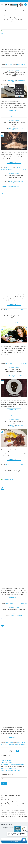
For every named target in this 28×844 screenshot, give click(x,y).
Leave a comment (23, 66)
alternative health (21, 742)
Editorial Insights (14, 14)
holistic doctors (4, 744)
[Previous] (10, 751)
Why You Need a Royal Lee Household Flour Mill (14, 176)
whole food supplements (6, 745)
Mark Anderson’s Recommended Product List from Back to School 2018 (14, 74)
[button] (2, 4)
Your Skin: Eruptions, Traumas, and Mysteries (14, 317)
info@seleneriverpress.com (9, 768)
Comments (24, 169)
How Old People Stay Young (14, 471)
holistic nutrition (21, 64)
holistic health (11, 744)
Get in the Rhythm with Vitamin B (14, 610)
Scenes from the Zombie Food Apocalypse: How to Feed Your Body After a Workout (14, 19)
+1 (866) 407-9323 (6, 760)
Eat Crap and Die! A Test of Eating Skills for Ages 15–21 (14, 370)
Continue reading (14, 58)
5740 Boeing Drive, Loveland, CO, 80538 (12, 764)
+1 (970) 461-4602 (6, 762)
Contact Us (5, 821)
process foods (4, 66)
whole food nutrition (12, 66)
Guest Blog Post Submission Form (10, 770)
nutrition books (9, 169)
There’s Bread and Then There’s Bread (14, 123)
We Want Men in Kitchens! (14, 421)
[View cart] (25, 4)
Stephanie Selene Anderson (17, 26)
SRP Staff (20, 615)
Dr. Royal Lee (20, 167)
